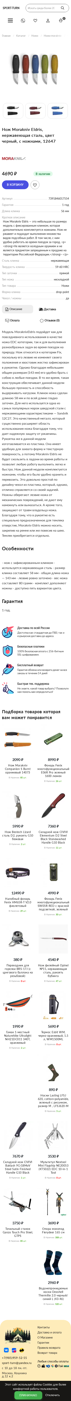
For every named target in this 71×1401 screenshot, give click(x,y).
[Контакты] (23, 20)
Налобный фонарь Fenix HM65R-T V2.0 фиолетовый (17, 902)
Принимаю (28, 1395)
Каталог (21, 35)
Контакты (43, 1327)
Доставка (49, 309)
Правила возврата (48, 1347)
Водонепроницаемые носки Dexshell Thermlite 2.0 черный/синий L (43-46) (53, 1294)
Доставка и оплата (49, 1332)
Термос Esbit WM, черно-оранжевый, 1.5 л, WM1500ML (53, 1035)
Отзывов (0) (52, 320)
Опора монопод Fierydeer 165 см (53, 1230)
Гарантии (43, 1342)
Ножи (34, 35)
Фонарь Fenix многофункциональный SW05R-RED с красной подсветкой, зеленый (53, 904)
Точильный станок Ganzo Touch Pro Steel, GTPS (18, 1232)
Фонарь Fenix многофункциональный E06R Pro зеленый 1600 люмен (53, 771)
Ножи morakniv (53, 35)
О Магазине (45, 1337)
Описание (15, 309)
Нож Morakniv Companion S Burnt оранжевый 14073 (18, 769)
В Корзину (15, 184)
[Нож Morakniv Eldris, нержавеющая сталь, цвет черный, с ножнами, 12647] (35, 69)
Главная (6, 35)
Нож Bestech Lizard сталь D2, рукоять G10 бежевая (17, 835)
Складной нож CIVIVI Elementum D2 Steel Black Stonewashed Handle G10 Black (53, 837)
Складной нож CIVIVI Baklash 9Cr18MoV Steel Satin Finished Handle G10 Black (17, 1167)
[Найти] (62, 8)
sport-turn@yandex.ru (17, 1363)
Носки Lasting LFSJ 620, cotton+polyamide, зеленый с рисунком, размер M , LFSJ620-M (53, 1101)
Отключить (52, 1394)
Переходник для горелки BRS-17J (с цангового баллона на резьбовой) (18, 971)
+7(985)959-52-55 (14, 1357)
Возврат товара (47, 1352)
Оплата (14, 320)
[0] (60, 20)
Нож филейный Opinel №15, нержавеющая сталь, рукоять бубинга (53, 971)
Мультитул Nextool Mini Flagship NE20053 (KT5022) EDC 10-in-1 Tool (53, 1167)
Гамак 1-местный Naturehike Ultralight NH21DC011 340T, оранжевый (18, 1037)
